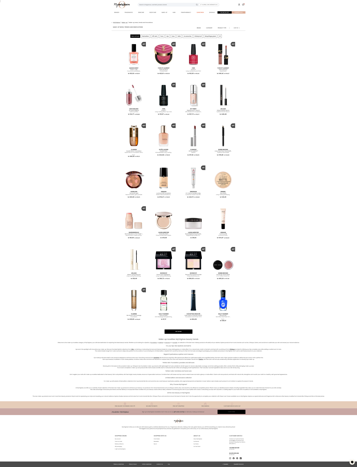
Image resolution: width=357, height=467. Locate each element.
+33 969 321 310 (234, 447)
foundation (154, 342)
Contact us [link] (160, 464)
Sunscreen (200, 12)
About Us (196, 436)
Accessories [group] (187, 36)
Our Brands (196, 441)
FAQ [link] (169, 464)
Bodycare (152, 12)
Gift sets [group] (154, 36)
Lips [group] (167, 36)
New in (155, 444)
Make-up (164, 12)
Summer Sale (238, 12)
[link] (239, 5)
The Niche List (224, 12)
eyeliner (161, 342)
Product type (222, 28)
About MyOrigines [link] (197, 439)
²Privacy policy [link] (133, 464)
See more (178, 332)
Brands (116, 12)
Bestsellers (156, 441)
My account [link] (118, 439)
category (209, 28)
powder (175, 342)
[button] (352, 462)
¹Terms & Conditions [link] (118, 464)
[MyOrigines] (122, 4)
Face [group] (161, 36)
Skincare (141, 12)
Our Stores (195, 444)
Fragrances (129, 12)
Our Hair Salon (196, 446)
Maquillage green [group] (210, 36)
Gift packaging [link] (118, 446)
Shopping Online (121, 436)
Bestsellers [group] (145, 36)
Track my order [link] (118, 441)
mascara (167, 342)
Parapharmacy (186, 12)
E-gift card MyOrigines (120, 449)
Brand (199, 28)
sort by (236, 28)
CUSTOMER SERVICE (235, 436)
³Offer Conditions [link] (146, 464)
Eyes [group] (173, 36)
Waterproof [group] (198, 36)
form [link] (234, 440)
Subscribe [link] (231, 412)
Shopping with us (160, 436)
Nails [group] (179, 36)
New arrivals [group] (135, 36)
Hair (174, 12)
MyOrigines (116, 22)
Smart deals (157, 439)
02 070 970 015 (234, 453)
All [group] (220, 36)
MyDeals (212, 12)
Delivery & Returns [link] (119, 444)
